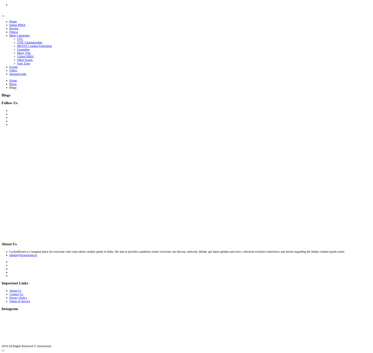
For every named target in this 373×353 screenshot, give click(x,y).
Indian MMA (17, 25)
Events (13, 67)
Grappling (23, 49)
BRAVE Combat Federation (34, 46)
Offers (13, 70)
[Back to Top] (3, 350)
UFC (20, 39)
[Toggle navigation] (3, 16)
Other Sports (25, 60)
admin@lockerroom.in (23, 255)
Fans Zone (23, 63)
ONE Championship (29, 42)
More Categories (19, 35)
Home (13, 21)
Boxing (13, 28)
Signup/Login (17, 74)
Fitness (13, 32)
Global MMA (25, 56)
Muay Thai (24, 53)
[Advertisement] (118, 156)
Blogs (13, 84)
